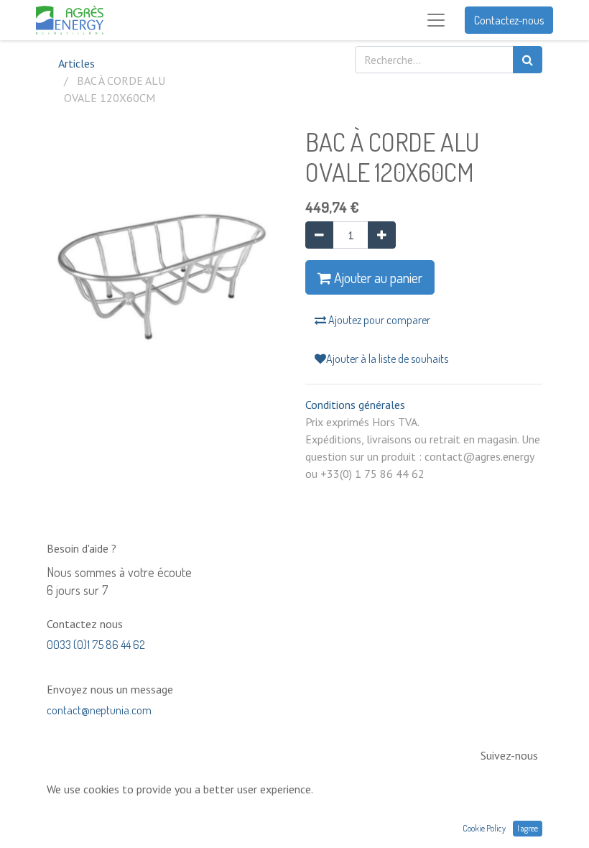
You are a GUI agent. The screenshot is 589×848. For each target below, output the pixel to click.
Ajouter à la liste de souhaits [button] (387, 358)
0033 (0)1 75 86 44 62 (96, 644)
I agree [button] (527, 828)
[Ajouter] (382, 235)
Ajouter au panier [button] (376, 277)
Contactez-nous (509, 20)
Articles (76, 63)
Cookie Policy (484, 828)
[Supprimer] (319, 235)
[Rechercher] (527, 59)
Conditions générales (355, 404)
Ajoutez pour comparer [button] (378, 320)
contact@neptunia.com (99, 710)
